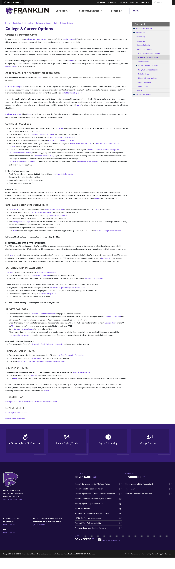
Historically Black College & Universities (47, 344)
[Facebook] (100, 540)
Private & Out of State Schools (43, 313)
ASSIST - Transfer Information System (103, 149)
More (136, 10)
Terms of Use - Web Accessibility (88, 523)
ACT (12, 326)
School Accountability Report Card (139, 484)
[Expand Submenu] (134, 28)
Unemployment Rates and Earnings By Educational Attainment (31, 401)
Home (102, 2)
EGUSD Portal (128, 2)
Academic (141, 41)
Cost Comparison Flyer (55, 361)
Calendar (113, 2)
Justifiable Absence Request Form (138, 493)
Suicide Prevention (82, 508)
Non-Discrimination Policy (135, 554)
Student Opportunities (147, 78)
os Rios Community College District (73, 355)
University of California (40, 275)
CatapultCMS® (75, 554)
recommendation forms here (21, 335)
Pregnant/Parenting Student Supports (90, 528)
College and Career (43, 23)
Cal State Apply (15, 209)
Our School (61, 10)
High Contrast (153, 554)
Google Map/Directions (12, 499)
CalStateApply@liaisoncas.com (108, 231)
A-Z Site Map (165, 554)
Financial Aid (143, 61)
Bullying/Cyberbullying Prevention (89, 503)
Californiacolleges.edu (73, 93)
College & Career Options (63, 23)
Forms (139, 90)
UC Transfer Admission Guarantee (22, 161)
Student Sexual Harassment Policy (89, 489)
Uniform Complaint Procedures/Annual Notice (93, 498)
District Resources (143, 94)
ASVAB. (46, 390)
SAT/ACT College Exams (148, 70)
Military (34, 375)
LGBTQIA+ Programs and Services (88, 518)
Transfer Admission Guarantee (87, 161)
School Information (144, 28)
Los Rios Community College (43, 134)
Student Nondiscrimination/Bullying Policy (92, 484)
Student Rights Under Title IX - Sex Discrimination (95, 493)
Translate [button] (144, 2)
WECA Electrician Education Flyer (30, 361)
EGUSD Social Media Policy (111, 540)
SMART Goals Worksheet (15, 418)
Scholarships (143, 74)
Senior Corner (69, 39)
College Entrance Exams (24, 329)
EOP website (106, 258)
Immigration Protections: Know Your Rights (92, 513)
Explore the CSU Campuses (56, 215)
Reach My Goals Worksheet (16, 412)
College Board (110, 323)
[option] (25, 442)
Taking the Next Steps (21, 221)
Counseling (28, 23)
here (40, 77)
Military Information (81, 372)
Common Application (112, 317)
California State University (41, 212)
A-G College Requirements (149, 53)
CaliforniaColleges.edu (63, 174)
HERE (96, 198)
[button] (14, 2)
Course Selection (144, 45)
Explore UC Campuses (94, 278)
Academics (140, 32)
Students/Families (89, 10)
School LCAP (130, 489)
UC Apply (10, 272)
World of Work (36, 358)
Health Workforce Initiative (81, 143)
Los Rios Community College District (62, 137)
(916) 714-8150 (9, 524)
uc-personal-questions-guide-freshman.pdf (68, 287)
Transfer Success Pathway (44, 155)
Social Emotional (144, 82)
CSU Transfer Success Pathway (20, 152)
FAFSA (71, 60)
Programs (116, 10)
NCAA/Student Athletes (148, 65)
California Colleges (13, 86)
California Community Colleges (61, 140)
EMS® (84, 554)
